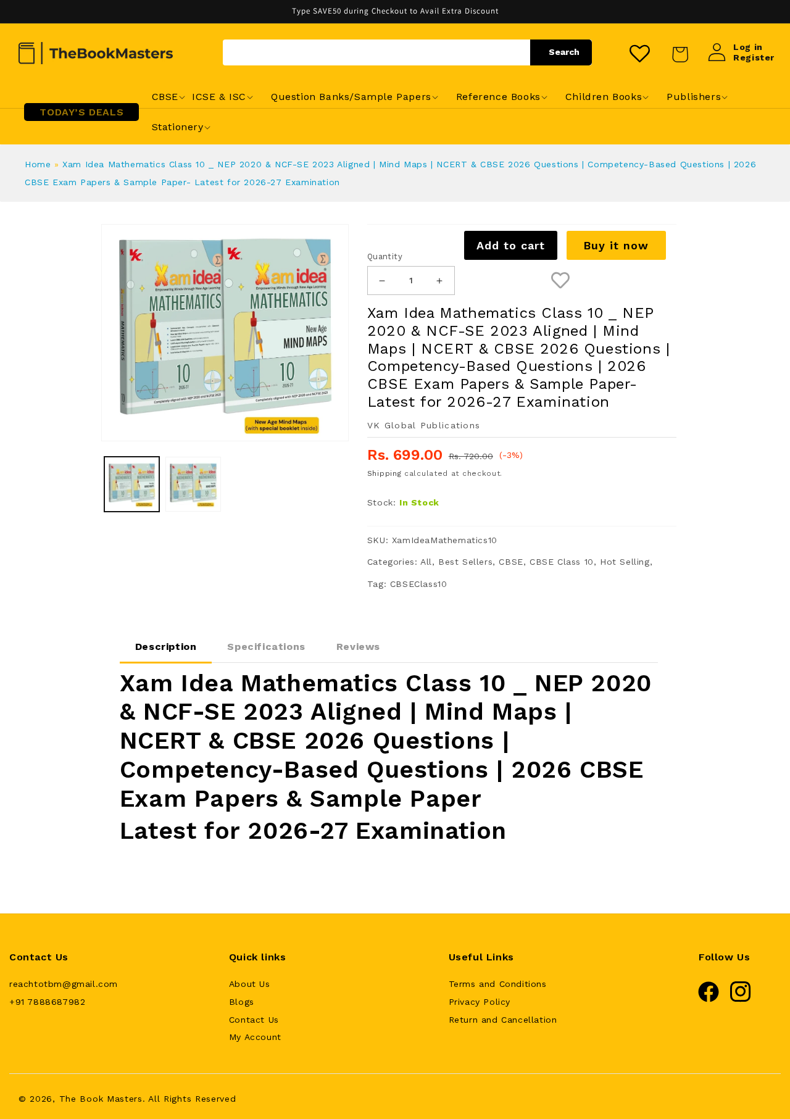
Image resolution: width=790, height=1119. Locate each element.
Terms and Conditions (498, 984)
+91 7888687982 (47, 1002)
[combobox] (407, 52)
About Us (249, 984)
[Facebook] (708, 999)
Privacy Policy (479, 1002)
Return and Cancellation (503, 1020)
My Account (255, 1037)
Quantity (384, 256)
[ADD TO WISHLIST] (560, 280)
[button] (165, 97)
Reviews (358, 646)
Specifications (266, 646)
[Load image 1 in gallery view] (132, 484)
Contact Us (254, 1020)
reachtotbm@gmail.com (63, 984)
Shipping (384, 473)
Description (166, 646)
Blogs (241, 1002)
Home (38, 164)
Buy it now (616, 245)
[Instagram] (740, 999)
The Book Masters (101, 1099)
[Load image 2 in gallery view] (193, 484)
